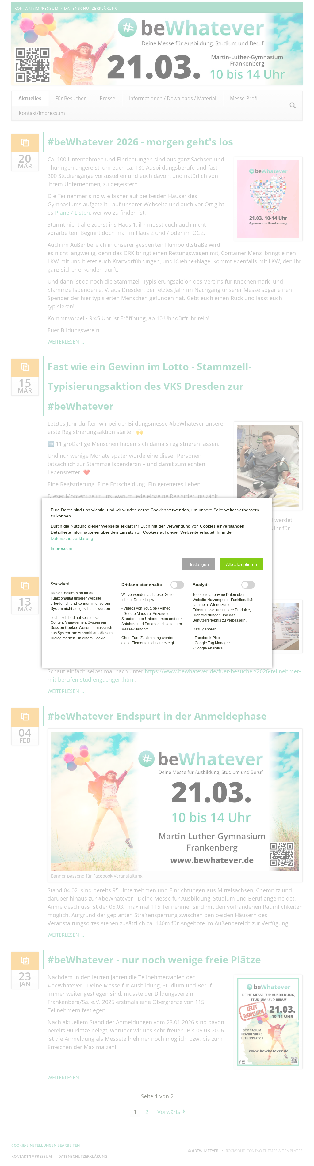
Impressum (61, 548)
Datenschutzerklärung (72, 538)
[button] (198, 564)
